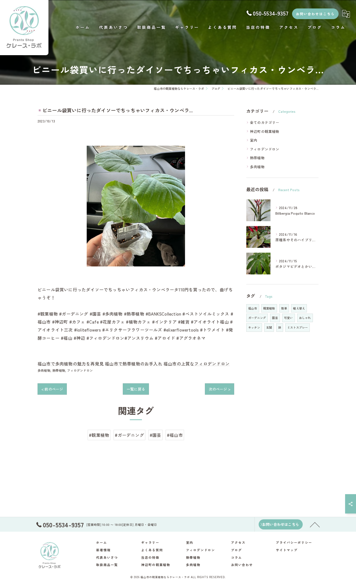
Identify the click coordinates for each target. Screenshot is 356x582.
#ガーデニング (129, 435)
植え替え (299, 308)
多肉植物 (44, 370)
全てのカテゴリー (264, 122)
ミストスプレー (297, 327)
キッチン (254, 327)
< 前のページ (52, 389)
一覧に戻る (136, 389)
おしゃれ (305, 318)
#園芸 (155, 435)
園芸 (275, 318)
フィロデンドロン (80, 370)
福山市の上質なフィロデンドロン (196, 364)
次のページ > (219, 389)
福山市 (252, 308)
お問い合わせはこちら (315, 13)
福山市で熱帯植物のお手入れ (133, 364)
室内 (253, 140)
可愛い (288, 318)
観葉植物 (269, 308)
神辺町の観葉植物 (264, 131)
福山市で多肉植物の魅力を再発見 (71, 364)
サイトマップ (287, 550)
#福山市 (175, 435)
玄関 (269, 327)
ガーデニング (257, 318)
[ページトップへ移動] (315, 524)
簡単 (284, 308)
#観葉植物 (99, 435)
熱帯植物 (58, 370)
